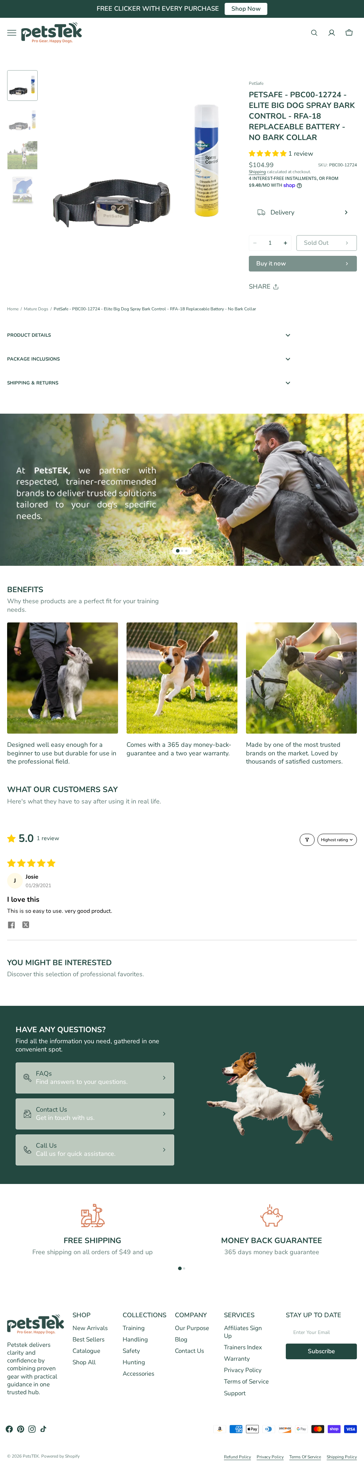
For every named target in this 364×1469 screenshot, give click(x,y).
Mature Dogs (36, 309)
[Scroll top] (355, 1460)
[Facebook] (274, 305)
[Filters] (307, 840)
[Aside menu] (14, 33)
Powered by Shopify (60, 1456)
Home (12, 309)
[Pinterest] (287, 305)
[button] (314, 33)
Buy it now (271, 263)
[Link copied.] (301, 305)
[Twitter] (260, 305)
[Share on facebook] (11, 926)
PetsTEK (31, 1456)
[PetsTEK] (51, 32)
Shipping (257, 172)
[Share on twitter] (25, 925)
